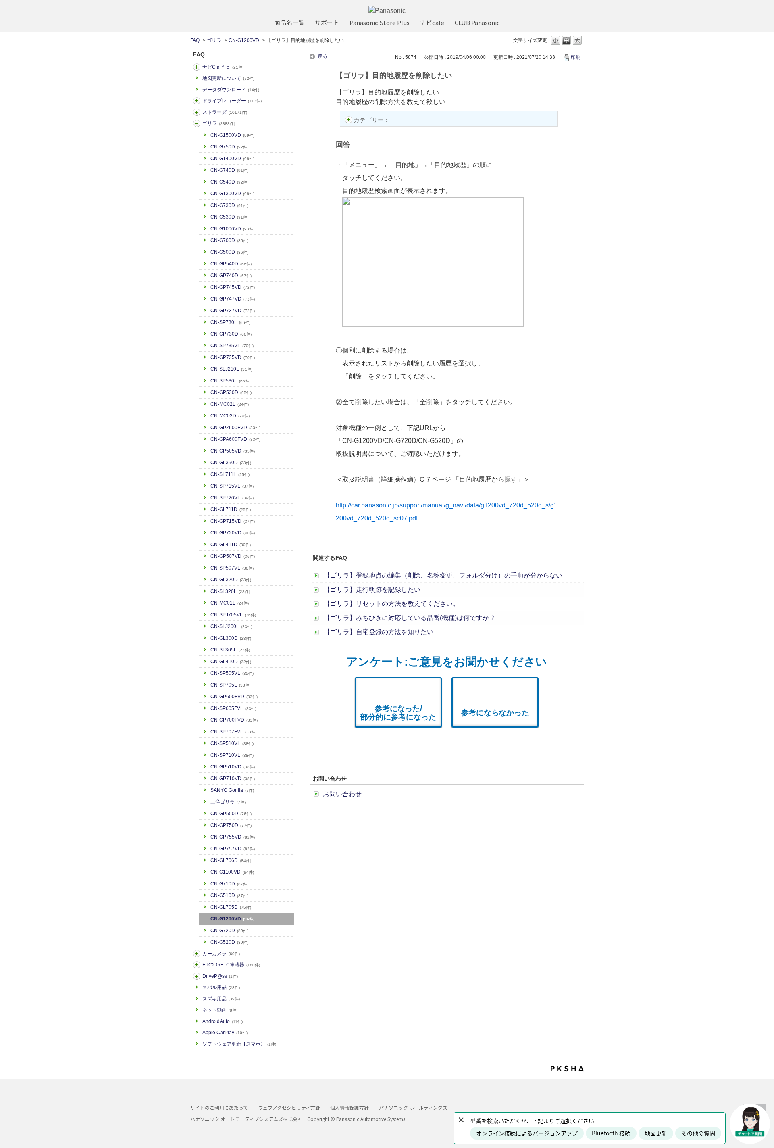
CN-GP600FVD (234, 696)
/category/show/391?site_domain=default (196, 112)
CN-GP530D (231, 392)
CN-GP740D (231, 275)
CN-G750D (229, 147)
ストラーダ (224, 112)
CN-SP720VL (232, 498)
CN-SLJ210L (231, 369)
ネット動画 (219, 1010)
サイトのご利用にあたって (219, 1107)
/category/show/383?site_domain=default (196, 123)
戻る (322, 56)
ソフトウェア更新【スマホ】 (239, 1044)
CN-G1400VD (232, 158)
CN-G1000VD (232, 229)
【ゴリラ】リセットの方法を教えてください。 (391, 603)
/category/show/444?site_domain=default (196, 964)
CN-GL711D (230, 509)
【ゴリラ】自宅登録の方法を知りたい (378, 631)
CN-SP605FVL (233, 708)
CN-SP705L (230, 685)
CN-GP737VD (232, 310)
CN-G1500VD (232, 135)
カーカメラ (221, 953)
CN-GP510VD (232, 767)
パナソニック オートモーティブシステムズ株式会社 (246, 1118)
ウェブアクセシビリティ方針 (289, 1107)
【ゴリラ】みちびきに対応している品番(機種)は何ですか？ (409, 617)
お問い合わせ (342, 794)
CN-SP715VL (232, 486)
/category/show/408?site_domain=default (196, 67)
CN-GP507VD (232, 556)
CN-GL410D (230, 661)
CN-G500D (229, 252)
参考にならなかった (495, 712)
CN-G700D (229, 240)
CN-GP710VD (232, 778)
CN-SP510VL (232, 743)
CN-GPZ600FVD (235, 427)
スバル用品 (221, 987)
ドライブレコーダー (232, 101)
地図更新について (228, 78)
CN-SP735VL (232, 346)
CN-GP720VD (232, 533)
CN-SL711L (230, 474)
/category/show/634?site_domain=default (196, 100)
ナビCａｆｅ (222, 67)
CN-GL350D (230, 462)
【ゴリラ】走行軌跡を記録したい (372, 589)
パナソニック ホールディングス (413, 1107)
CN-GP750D (231, 825)
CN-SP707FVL (233, 732)
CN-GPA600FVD (235, 439)
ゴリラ (214, 40)
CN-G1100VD (232, 872)
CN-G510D (229, 895)
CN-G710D (229, 884)
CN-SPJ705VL (233, 615)
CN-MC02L (229, 404)
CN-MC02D (230, 416)
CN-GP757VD (232, 849)
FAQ (195, 40)
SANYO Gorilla (232, 790)
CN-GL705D (230, 907)
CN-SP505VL (232, 673)
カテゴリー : (371, 120)
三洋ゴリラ (228, 802)
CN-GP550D (231, 813)
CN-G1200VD (244, 40)
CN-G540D (229, 182)
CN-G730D (229, 205)
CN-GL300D (230, 638)
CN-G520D (229, 942)
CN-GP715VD (232, 521)
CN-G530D (229, 217)
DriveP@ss (220, 976)
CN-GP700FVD (234, 720)
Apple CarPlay (225, 1032)
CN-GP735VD (232, 357)
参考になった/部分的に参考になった (398, 712)
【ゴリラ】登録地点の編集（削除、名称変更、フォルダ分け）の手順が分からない (443, 575)
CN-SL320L (230, 591)
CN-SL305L (230, 650)
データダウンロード (230, 89)
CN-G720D (229, 930)
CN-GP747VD (232, 299)
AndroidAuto (222, 1021)
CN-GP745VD (232, 287)
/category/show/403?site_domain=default (196, 976)
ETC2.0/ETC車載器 (231, 965)
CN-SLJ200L (231, 626)
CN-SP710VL (232, 755)
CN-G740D (229, 170)
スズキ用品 (221, 999)
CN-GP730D (231, 334)
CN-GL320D (230, 579)
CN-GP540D (231, 264)
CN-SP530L (230, 381)
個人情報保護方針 (349, 1107)
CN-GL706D (230, 860)
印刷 (575, 57)
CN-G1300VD (232, 193)
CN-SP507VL (232, 568)
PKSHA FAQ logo (567, 1069)
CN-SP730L (230, 322)
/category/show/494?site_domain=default (196, 953)
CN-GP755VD (232, 837)
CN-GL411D (230, 544)
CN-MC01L (229, 603)
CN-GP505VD (232, 451)
